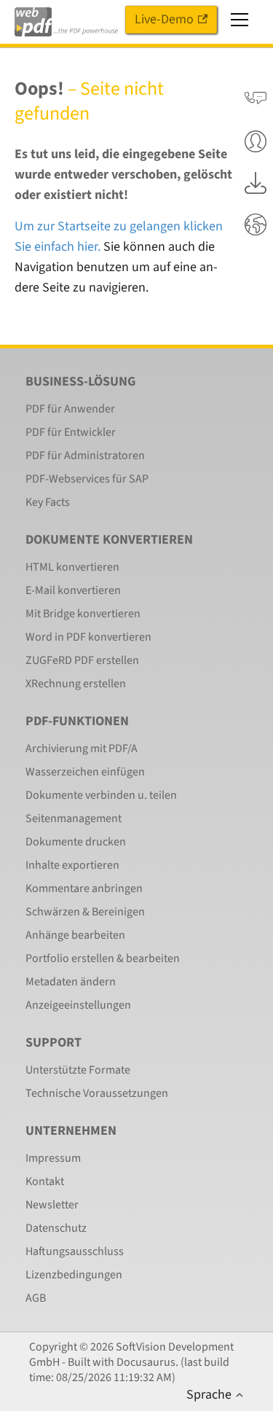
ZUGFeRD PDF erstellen (82, 660)
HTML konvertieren (72, 567)
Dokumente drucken (75, 842)
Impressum (53, 1158)
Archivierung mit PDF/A (81, 748)
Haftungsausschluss (74, 1251)
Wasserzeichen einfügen (85, 772)
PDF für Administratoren (85, 455)
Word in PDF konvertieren (88, 637)
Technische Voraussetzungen (96, 1093)
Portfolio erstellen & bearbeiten (102, 958)
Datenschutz (56, 1228)
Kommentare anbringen (84, 888)
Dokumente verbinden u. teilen (101, 795)
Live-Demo (164, 19)
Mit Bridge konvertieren (83, 614)
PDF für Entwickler (70, 432)
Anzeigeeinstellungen (78, 1005)
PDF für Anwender (70, 409)
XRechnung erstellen (75, 684)
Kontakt (44, 1181)
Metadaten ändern (70, 982)
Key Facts (47, 502)
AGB (35, 1298)
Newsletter (52, 1205)
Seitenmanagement (73, 818)
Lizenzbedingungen (73, 1275)
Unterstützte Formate (77, 1070)
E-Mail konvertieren (73, 590)
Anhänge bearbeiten (75, 935)
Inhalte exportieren (72, 865)
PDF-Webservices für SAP (87, 479)
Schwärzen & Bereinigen (85, 912)
